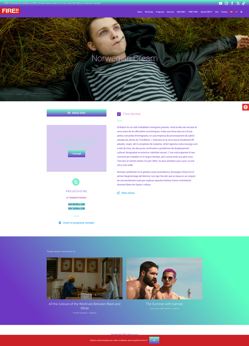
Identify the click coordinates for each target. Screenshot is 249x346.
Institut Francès (78, 197)
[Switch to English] (236, 11)
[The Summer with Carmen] (164, 259)
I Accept (76, 153)
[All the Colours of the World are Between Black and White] (85, 259)
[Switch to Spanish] (231, 11)
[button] (245, 107)
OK (154, 340)
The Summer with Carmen (164, 304)
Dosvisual (134, 334)
